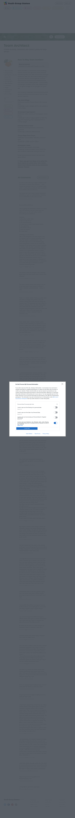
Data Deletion (29, 433)
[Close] (62, 384)
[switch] (56, 407)
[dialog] (37, 409)
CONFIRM (27, 428)
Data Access (37, 433)
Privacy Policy (46, 433)
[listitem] (37, 404)
